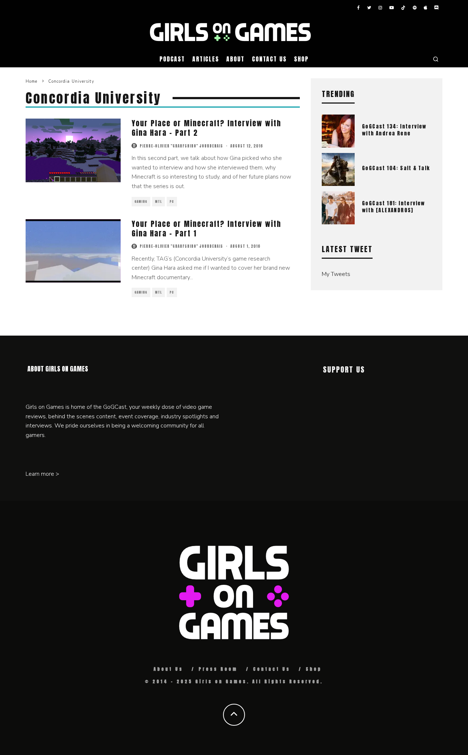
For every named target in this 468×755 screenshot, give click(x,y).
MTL (158, 201)
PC (172, 201)
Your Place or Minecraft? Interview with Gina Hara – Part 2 (206, 127)
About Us (168, 669)
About (235, 59)
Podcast (172, 59)
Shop (301, 59)
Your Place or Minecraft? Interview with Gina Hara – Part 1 (206, 228)
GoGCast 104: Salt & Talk (396, 168)
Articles (205, 59)
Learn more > (42, 474)
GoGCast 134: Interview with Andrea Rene (394, 130)
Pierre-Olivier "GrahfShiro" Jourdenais (181, 146)
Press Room (218, 669)
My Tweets (336, 274)
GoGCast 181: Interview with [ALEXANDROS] (393, 206)
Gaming (141, 201)
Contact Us (269, 59)
